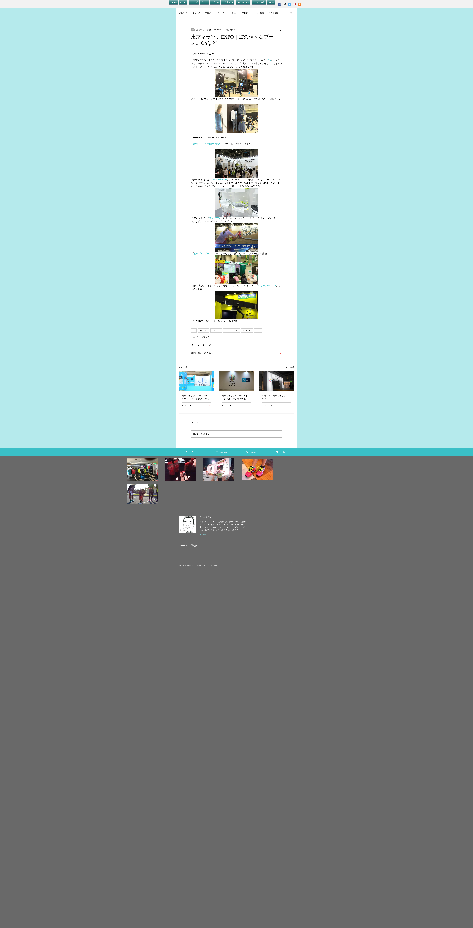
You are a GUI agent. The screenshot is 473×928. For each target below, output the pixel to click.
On (194, 330)
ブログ (245, 13)
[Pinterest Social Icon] (294, 4)
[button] (291, 13)
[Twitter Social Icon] (289, 4)
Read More (204, 535)
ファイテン (216, 330)
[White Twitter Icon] (277, 451)
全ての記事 (183, 13)
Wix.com (214, 565)
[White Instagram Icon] (217, 451)
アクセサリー (221, 13)
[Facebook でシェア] (192, 345)
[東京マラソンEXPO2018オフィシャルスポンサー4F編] (236, 381)
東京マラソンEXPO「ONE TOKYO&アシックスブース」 (196, 397)
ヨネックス (203, 330)
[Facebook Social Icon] (279, 4)
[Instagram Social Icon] (284, 4)
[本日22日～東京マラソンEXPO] (276, 381)
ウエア (208, 13)
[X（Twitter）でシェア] (198, 345)
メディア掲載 (258, 13)
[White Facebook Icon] (186, 451)
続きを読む (273, 13)
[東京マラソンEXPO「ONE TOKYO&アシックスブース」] (196, 381)
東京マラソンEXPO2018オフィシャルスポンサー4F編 (236, 397)
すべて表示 (290, 367)
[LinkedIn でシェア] (204, 345)
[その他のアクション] (280, 29)
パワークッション (232, 330)
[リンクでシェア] (210, 345)
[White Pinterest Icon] (247, 452)
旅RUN (234, 13)
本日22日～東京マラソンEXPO (274, 397)
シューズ (196, 13)
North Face (247, 330)
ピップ (258, 330)
